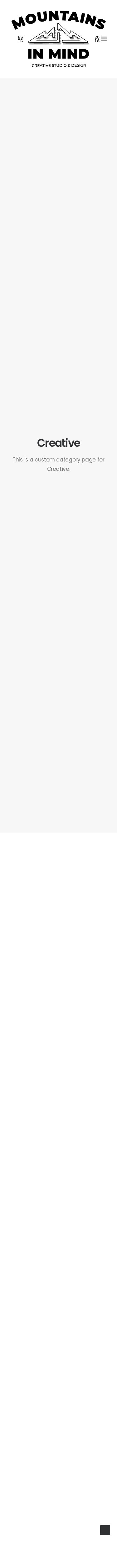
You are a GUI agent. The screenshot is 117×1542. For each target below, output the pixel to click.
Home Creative (58, 922)
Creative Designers (58, 1491)
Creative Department (58, 1399)
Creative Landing (58, 1032)
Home (58, 940)
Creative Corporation (58, 1307)
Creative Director (58, 1124)
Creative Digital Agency (59, 1216)
